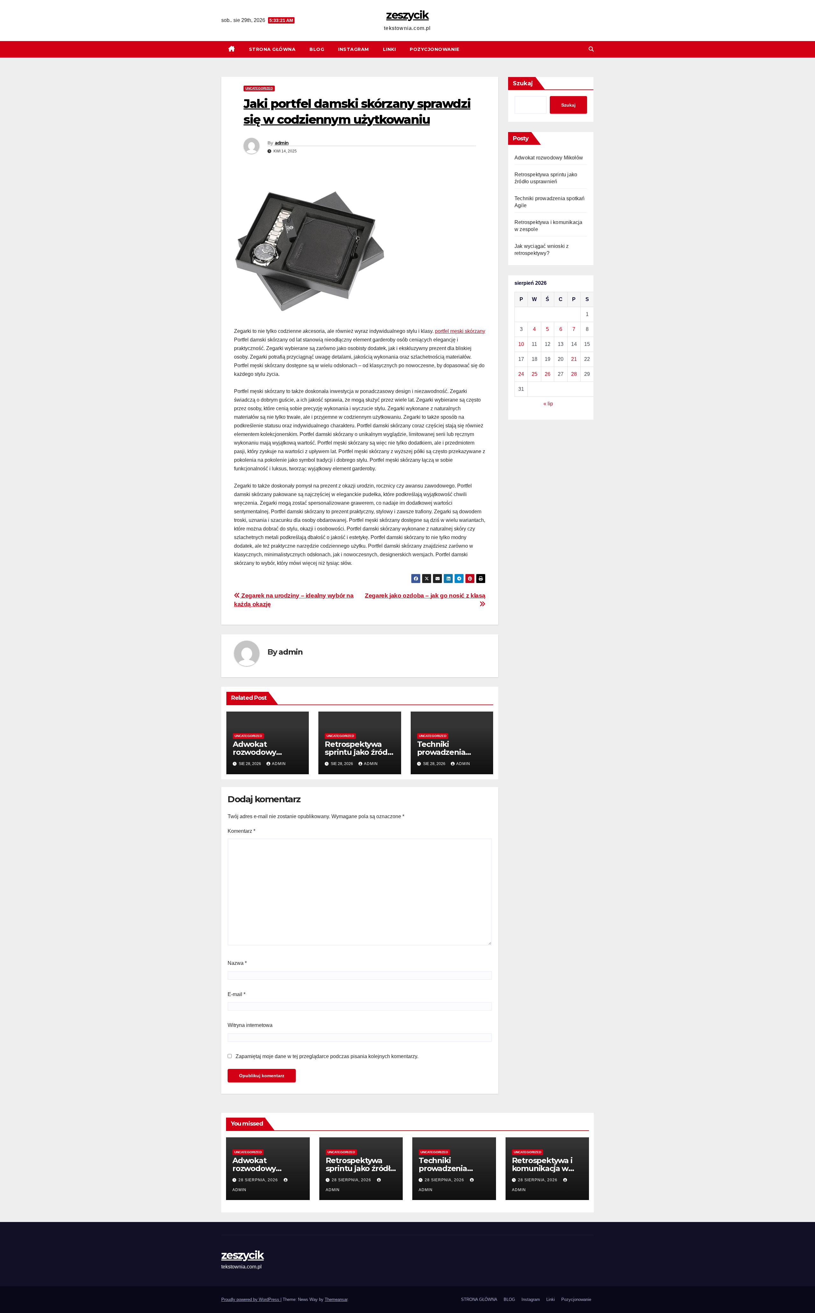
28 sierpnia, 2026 (258, 1180)
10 (521, 344)
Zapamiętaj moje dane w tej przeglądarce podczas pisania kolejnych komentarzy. (327, 1056)
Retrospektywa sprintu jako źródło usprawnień (359, 752)
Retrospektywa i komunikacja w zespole (542, 1168)
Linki (389, 49)
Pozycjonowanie (434, 49)
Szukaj (523, 83)
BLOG (316, 49)
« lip (548, 403)
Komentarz (241, 831)
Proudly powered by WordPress (250, 1299)
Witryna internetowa (250, 1025)
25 (534, 374)
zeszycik (407, 15)
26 (547, 374)
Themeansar (336, 1299)
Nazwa (237, 963)
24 (521, 374)
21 (574, 359)
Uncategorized (259, 88)
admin (282, 143)
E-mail (236, 994)
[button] (591, 49)
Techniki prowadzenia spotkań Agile (443, 752)
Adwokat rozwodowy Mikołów (254, 752)
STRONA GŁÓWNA (272, 49)
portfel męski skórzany (460, 331)
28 (574, 374)
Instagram (353, 49)
